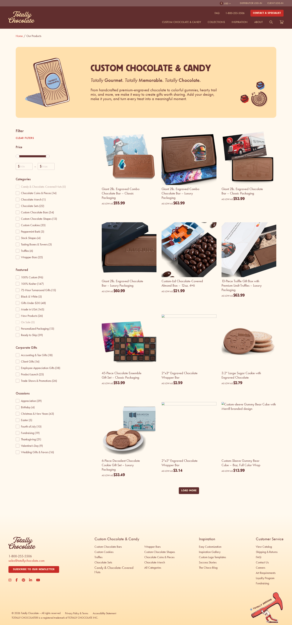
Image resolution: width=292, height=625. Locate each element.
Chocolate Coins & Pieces (159, 557)
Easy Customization (210, 547)
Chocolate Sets (103, 562)
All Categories (152, 567)
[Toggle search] (271, 22)
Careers (260, 567)
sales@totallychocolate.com (26, 560)
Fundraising (262, 583)
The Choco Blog (208, 567)
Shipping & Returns (266, 552)
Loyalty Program (265, 578)
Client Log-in (275, 3)
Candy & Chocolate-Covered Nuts (113, 570)
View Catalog (264, 547)
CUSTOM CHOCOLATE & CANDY (181, 22)
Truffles (98, 557)
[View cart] (282, 22)
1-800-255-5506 (235, 13)
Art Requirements (265, 573)
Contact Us (262, 562)
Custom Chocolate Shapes (159, 552)
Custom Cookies (103, 552)
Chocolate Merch (154, 562)
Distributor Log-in (251, 3)
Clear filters (25, 138)
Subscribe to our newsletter (34, 569)
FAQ (217, 13)
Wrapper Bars (152, 547)
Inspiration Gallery (210, 552)
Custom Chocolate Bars (108, 547)
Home (21, 36)
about (258, 22)
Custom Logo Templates (212, 557)
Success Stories (207, 562)
